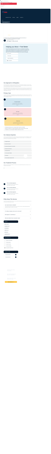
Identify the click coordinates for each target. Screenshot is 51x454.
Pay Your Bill (2, 6)
